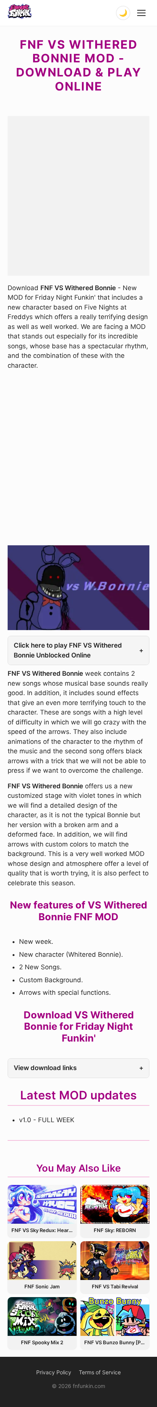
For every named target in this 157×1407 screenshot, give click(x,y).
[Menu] (141, 13)
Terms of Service (100, 1372)
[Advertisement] (78, 194)
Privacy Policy (53, 1372)
